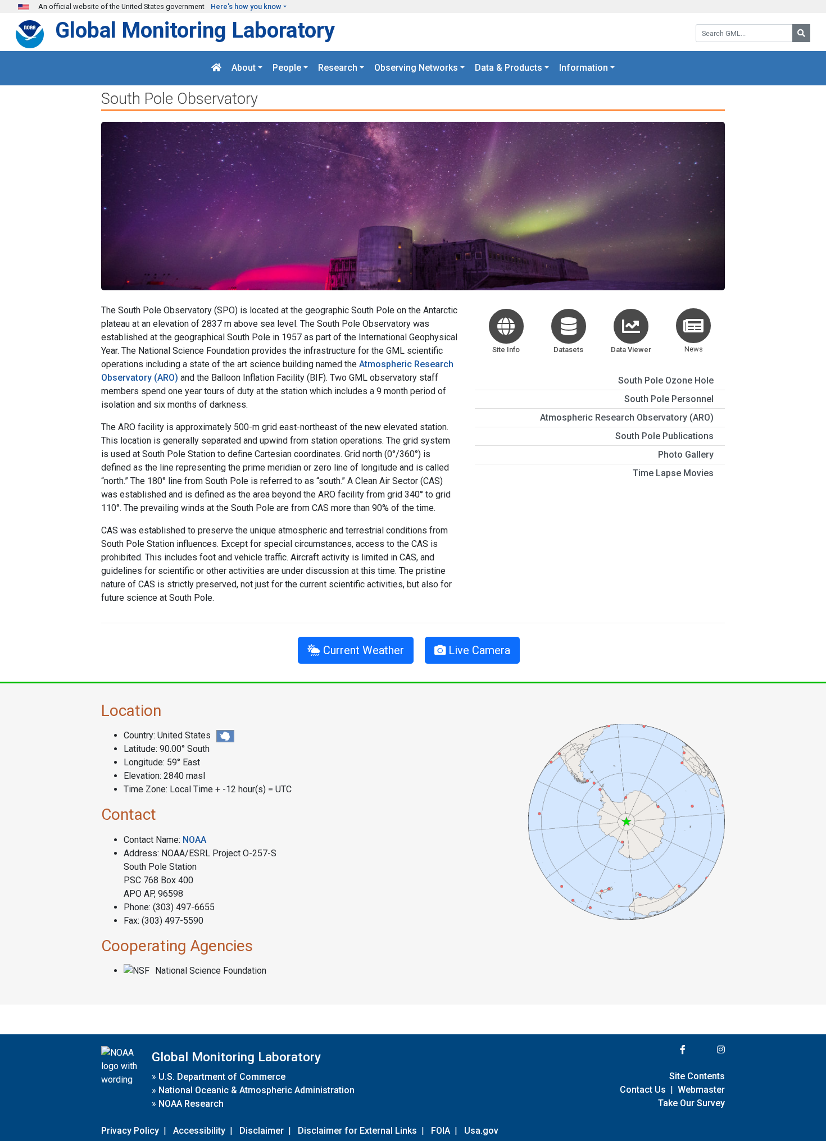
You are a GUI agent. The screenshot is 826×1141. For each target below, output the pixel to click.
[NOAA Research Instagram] (706, 1049)
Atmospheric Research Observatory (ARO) (627, 417)
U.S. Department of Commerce (221, 1076)
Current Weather (362, 650)
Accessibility (199, 1130)
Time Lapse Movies (673, 473)
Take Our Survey (691, 1103)
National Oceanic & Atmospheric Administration (256, 1090)
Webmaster (701, 1089)
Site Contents (697, 1076)
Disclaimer (261, 1130)
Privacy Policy (130, 1130)
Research (337, 68)
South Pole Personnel (669, 399)
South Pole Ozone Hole (666, 380)
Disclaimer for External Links (357, 1130)
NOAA (194, 839)
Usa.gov (481, 1130)
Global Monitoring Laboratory (195, 30)
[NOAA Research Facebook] (667, 1049)
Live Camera (478, 650)
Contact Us (643, 1089)
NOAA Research (191, 1103)
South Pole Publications (664, 436)
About (244, 68)
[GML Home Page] (216, 68)
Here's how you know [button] (246, 6)
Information (583, 68)
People (287, 68)
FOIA (440, 1130)
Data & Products (508, 68)
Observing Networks (416, 68)
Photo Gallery (686, 454)
